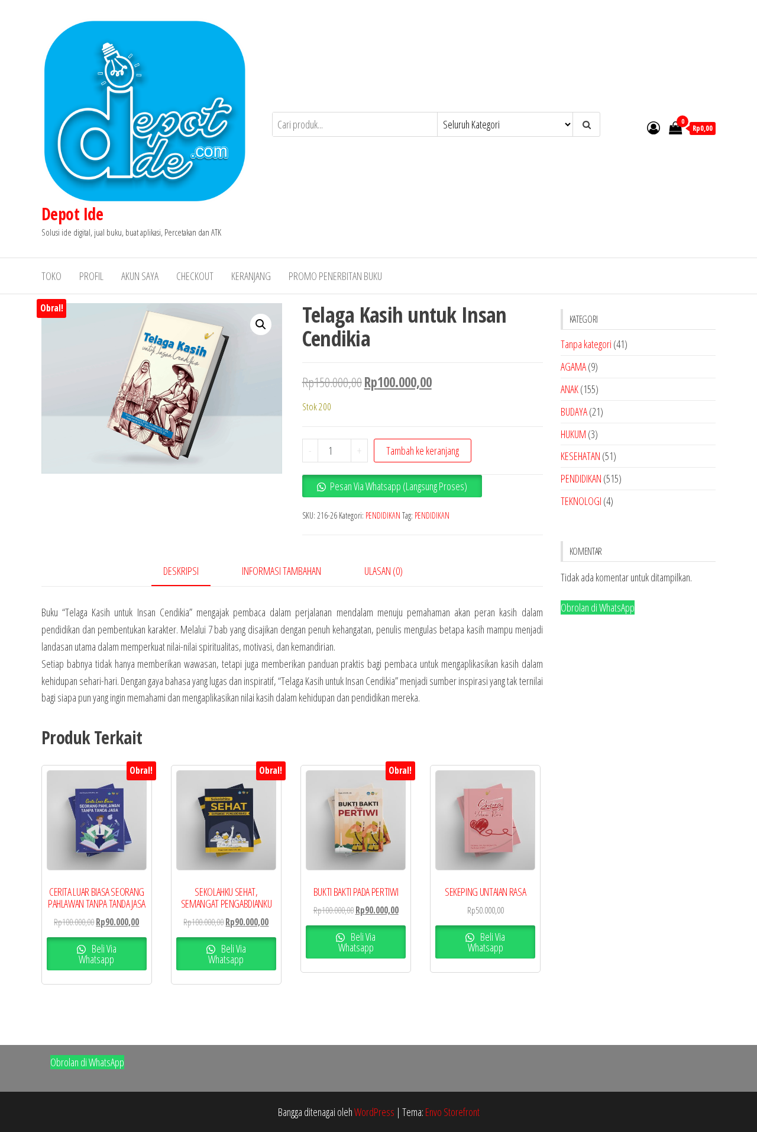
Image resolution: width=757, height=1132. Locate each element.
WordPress (374, 1112)
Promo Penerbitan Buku (335, 276)
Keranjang (251, 276)
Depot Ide (72, 213)
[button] (260, 324)
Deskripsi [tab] (181, 571)
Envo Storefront (452, 1112)
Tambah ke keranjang (422, 450)
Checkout (194, 276)
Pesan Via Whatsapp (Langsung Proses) (398, 486)
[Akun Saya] (653, 127)
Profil (91, 276)
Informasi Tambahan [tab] (281, 571)
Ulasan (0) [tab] (383, 571)
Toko (51, 276)
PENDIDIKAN (382, 515)
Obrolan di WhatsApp (598, 607)
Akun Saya (139, 276)
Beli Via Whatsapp (98, 953)
